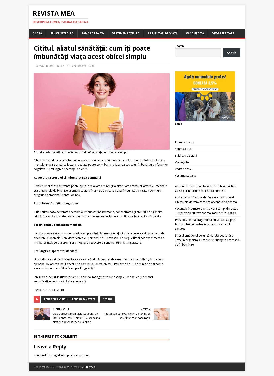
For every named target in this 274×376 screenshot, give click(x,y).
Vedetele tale (223, 33)
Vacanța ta (195, 33)
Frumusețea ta (61, 33)
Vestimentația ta (126, 33)
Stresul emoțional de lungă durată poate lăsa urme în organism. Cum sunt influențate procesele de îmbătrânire (207, 239)
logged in (57, 355)
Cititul (107, 299)
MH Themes (88, 367)
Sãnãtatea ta (93, 33)
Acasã (37, 33)
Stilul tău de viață (163, 33)
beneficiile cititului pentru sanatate (69, 299)
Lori (62, 66)
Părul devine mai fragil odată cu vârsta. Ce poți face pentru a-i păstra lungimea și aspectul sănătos (205, 224)
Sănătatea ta (78, 66)
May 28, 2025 (46, 66)
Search (179, 46)
